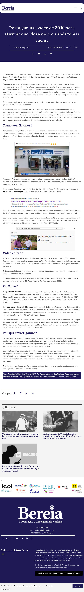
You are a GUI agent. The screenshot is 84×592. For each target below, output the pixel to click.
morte (27, 377)
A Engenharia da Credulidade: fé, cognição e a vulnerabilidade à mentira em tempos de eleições (62, 436)
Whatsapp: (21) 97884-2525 (42, 533)
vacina (67, 377)
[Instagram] (8, 538)
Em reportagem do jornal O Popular (18, 307)
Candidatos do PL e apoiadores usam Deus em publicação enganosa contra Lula (20, 436)
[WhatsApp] (32, 538)
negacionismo (49, 377)
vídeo (73, 377)
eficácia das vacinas (55, 374)
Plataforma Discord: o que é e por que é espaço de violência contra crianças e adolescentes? (21, 468)
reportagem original (12, 292)
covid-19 (25, 374)
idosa (76, 374)
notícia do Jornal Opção (13, 192)
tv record (60, 377)
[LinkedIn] (22, 538)
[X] (13, 538)
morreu (21, 377)
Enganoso (7, 366)
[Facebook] (3, 538)
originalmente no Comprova (14, 80)
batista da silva (14, 374)
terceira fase (14, 338)
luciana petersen (10, 377)
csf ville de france (38, 374)
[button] (33, 53)
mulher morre (36, 377)
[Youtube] (17, 538)
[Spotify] (27, 538)
